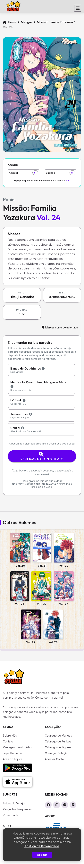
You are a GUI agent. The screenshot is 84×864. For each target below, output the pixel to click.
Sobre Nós (10, 735)
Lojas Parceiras (12, 753)
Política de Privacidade (41, 846)
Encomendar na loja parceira (30, 343)
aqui (68, 180)
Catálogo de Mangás (58, 735)
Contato (8, 741)
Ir (35, 172)
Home (11, 22)
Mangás (26, 22)
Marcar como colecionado (61, 327)
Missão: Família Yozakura (55, 22)
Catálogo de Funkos (58, 741)
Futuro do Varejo (14, 803)
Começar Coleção (56, 753)
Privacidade (10, 815)
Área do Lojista (12, 759)
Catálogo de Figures (58, 747)
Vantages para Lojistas (17, 747)
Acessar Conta (54, 759)
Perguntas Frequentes (17, 809)
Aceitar (42, 854)
